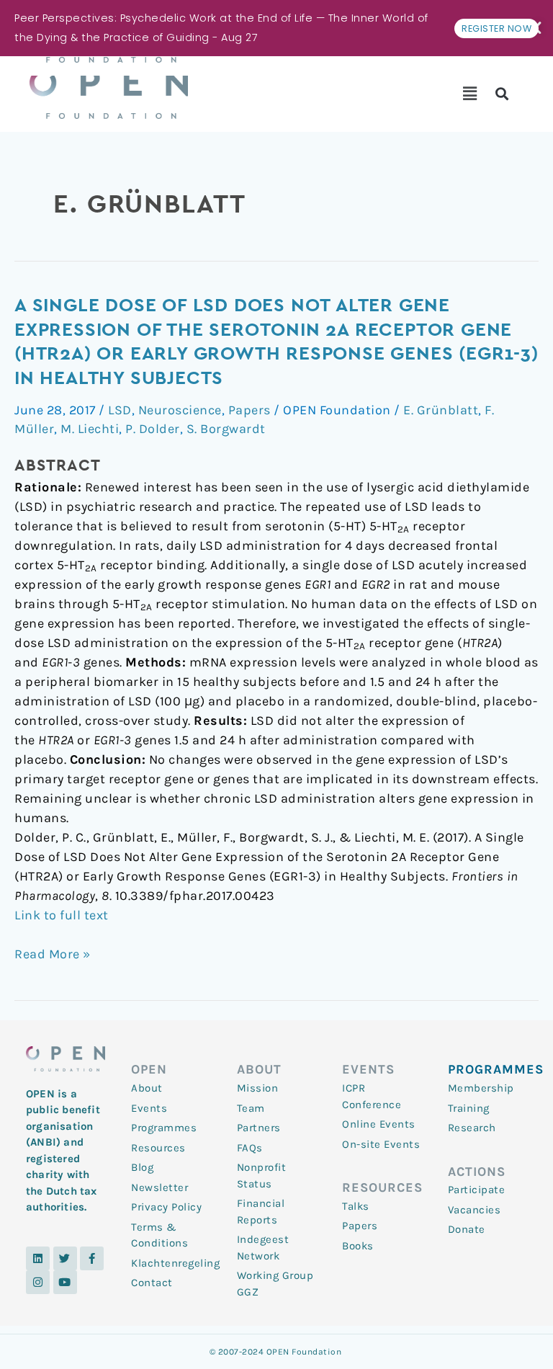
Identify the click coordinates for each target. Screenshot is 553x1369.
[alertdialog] (276, 28)
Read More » (52, 953)
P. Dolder (152, 429)
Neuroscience (180, 410)
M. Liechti (89, 429)
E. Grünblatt (440, 410)
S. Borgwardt (226, 429)
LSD (120, 410)
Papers (249, 410)
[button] (469, 93)
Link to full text (61, 915)
